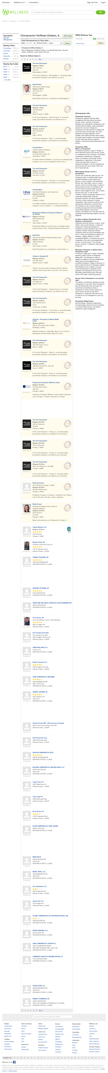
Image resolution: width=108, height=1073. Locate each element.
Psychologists (76, 1029)
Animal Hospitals (9, 1041)
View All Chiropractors (7, 39)
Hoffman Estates (25, 21)
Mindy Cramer (37, 504)
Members (75, 1042)
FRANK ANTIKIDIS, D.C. (40, 930)
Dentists (23, 1047)
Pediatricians (59, 1044)
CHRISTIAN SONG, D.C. (40, 647)
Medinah (6, 59)
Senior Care (41, 1032)
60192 (5, 77)
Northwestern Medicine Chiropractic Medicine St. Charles (47, 213)
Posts (73, 1045)
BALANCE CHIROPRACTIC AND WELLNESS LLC (48, 767)
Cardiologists (59, 1026)
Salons (23, 1036)
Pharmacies (7, 1046)
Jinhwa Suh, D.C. (38, 901)
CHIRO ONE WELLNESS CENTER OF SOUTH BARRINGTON (52, 603)
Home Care (41, 1037)
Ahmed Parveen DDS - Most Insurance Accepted (48, 723)
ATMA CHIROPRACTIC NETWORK (44, 677)
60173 (5, 66)
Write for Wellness (94, 1044)
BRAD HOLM (37, 857)
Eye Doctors (7, 1028)
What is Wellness (94, 1041)
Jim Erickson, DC (38, 617)
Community (33, 2)
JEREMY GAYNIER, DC (40, 692)
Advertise (92, 1033)
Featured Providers (94, 1049)
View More (7, 80)
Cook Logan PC (38, 796)
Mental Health (76, 1024)
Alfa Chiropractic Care (40, 738)
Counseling (75, 1032)
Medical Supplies (43, 1028)
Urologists (58, 1052)
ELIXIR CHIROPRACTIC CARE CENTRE (45, 826)
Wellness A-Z (19, 2)
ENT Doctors (59, 1031)
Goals (74, 1047)
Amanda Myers (37, 189)
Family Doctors (59, 1034)
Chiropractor (12, 21)
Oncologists (58, 1042)
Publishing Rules (94, 1039)
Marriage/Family (77, 1037)
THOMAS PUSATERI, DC (41, 557)
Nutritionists (7, 1033)
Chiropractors (8, 1026)
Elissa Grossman (38, 483)
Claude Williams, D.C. (40, 527)
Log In (103, 2)
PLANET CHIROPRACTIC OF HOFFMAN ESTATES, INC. (51, 916)
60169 (5, 74)
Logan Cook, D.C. (38, 782)
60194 (5, 69)
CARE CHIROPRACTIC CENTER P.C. (44, 943)
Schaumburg (7, 48)
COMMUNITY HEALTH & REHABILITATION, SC (48, 956)
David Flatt (36, 235)
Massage (7, 1031)
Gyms (23, 1031)
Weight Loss (7, 1036)
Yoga (22, 1041)
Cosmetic (24, 1026)
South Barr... (7, 51)
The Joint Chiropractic (40, 63)
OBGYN (57, 1039)
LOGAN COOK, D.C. (39, 986)
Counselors (75, 1035)
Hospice (40, 1039)
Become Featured (94, 1051)
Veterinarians (8, 1049)
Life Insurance (42, 1050)
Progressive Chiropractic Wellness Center (46, 382)
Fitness (23, 1028)
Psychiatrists (75, 1026)
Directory (5, 2)
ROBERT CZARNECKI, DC (41, 999)
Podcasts (75, 1050)
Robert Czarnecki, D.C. (40, 662)
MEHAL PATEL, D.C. (39, 871)
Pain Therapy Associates (41, 633)
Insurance (41, 1045)
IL (18, 21)
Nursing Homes (42, 1042)
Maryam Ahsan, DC (39, 542)
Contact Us (92, 1028)
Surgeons (58, 1049)
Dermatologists (59, 1029)
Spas (22, 1039)
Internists (57, 1036)
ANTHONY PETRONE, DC (41, 588)
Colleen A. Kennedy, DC (40, 256)
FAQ (90, 1036)
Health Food (41, 1026)
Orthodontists (25, 1049)
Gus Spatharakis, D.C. (40, 886)
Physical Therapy (26, 1033)
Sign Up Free (92, 2)
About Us (91, 1026)
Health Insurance (43, 1047)
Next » (40, 59)
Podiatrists (58, 1047)
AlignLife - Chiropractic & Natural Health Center (46, 320)
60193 (5, 72)
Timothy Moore (38, 147)
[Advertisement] (40, 27)
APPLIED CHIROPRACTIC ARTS (43, 752)
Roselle (5, 53)
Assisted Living (42, 1034)
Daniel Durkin (37, 84)
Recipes (74, 1053)
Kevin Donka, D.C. (38, 811)
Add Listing (68, 36)
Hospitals (7, 1044)
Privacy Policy (79, 43)
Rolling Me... (7, 56)
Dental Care (24, 1044)
